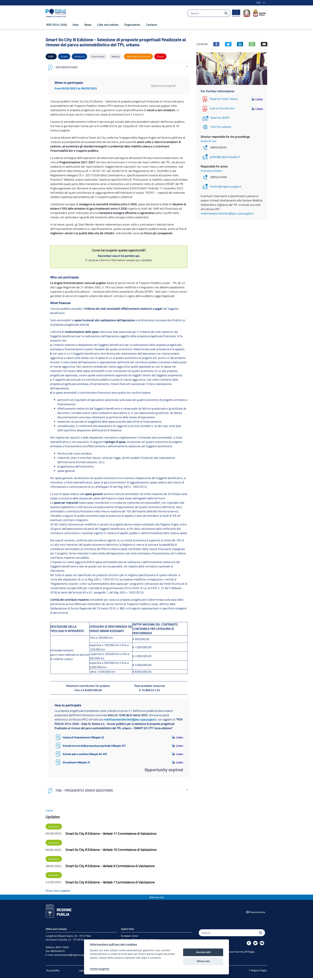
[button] (260, 3)
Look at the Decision (222, 108)
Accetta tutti (203, 952)
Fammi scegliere (99, 968)
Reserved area (257, 912)
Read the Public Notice (224, 99)
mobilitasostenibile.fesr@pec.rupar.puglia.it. (227, 213)
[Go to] (56, 13)
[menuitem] (57, 24)
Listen (179, 737)
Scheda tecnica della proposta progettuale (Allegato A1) (94, 745)
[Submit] (226, 13)
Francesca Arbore (211, 170)
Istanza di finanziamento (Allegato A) (83, 737)
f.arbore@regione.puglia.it (225, 186)
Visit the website (220, 127)
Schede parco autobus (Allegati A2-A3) (85, 754)
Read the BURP (219, 117)
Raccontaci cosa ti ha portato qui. (119, 256)
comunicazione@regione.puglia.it (71, 955)
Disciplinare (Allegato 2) (76, 762)
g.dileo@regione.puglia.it (225, 157)
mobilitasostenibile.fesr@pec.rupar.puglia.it (129, 719)
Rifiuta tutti (203, 961)
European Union (129, 936)
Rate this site (156, 897)
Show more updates (58, 890)
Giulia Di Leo (208, 141)
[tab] (119, 67)
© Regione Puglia (258, 970)
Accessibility (52, 970)
